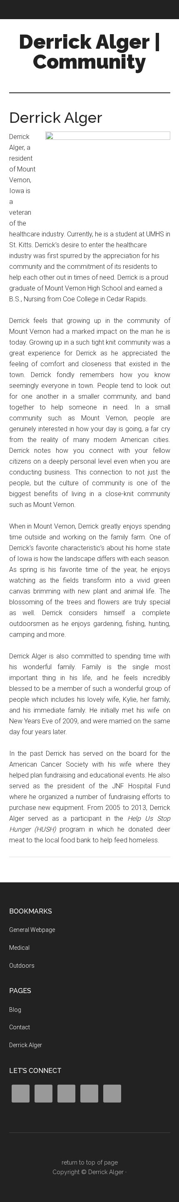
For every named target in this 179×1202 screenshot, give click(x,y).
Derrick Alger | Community (90, 51)
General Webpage (32, 929)
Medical (19, 947)
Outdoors (22, 965)
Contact (19, 1027)
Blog (15, 1009)
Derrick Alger (25, 1045)
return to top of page (90, 1162)
